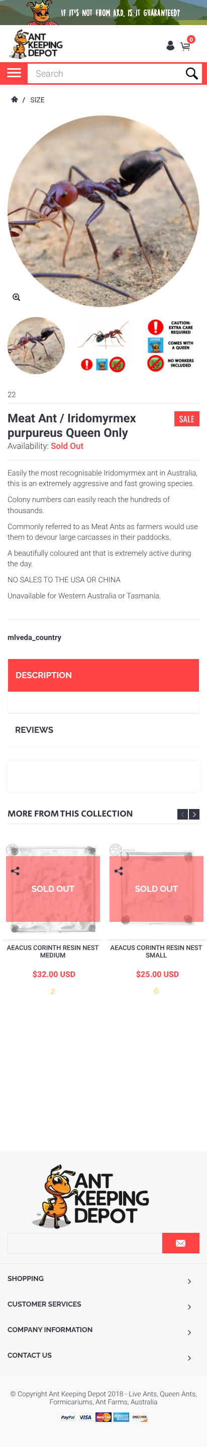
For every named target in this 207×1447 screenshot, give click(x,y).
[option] (36, 345)
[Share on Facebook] (16, 886)
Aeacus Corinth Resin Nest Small (156, 952)
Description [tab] (44, 675)
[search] (115, 73)
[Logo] (36, 44)
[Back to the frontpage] (14, 100)
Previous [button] (182, 814)
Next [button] (194, 814)
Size (37, 100)
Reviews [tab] (34, 730)
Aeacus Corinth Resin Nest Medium (53, 952)
